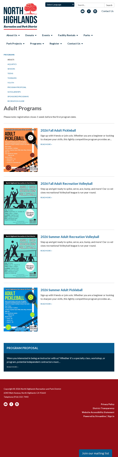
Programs (9, 54)
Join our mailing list (95, 453)
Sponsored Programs (18, 96)
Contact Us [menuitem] (73, 43)
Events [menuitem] (46, 35)
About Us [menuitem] (11, 35)
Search (109, 5)
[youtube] (83, 12)
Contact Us (108, 11)
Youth (11, 82)
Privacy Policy (107, 404)
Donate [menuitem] (29, 35)
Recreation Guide (16, 101)
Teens (10, 73)
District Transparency (103, 408)
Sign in (111, 416)
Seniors (11, 69)
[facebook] (89, 12)
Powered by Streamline (94, 416)
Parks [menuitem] (87, 35)
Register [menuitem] (54, 43)
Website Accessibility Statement (98, 412)
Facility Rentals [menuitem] (66, 35)
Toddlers (12, 78)
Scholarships (14, 92)
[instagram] (95, 12)
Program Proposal (17, 87)
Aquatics (12, 64)
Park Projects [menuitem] (14, 43)
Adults (11, 59)
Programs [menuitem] (35, 43)
